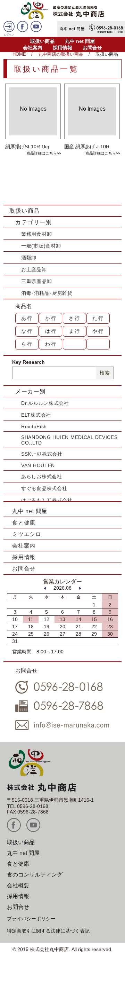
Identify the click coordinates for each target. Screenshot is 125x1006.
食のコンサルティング (34, 875)
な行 (27, 331)
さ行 (75, 318)
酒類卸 (28, 257)
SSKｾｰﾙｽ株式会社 (41, 454)
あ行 (27, 318)
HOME (19, 54)
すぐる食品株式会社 (44, 488)
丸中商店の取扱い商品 (60, 54)
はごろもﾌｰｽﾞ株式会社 (47, 500)
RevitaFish (34, 426)
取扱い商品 (42, 41)
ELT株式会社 (36, 415)
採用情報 (62, 47)
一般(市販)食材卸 (41, 246)
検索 (105, 373)
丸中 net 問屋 (80, 41)
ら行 (27, 344)
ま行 (75, 331)
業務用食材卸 (36, 234)
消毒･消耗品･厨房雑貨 (47, 293)
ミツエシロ (26, 534)
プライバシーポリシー (31, 918)
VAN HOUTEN (38, 465)
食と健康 (23, 523)
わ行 (51, 344)
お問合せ (92, 47)
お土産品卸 (34, 269)
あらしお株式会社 (41, 476)
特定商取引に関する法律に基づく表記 (48, 931)
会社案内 (32, 47)
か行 (51, 318)
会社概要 (18, 885)
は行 (51, 331)
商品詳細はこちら (41, 153)
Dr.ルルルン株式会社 (45, 403)
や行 (98, 331)
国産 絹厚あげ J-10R (86, 146)
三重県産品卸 (36, 281)
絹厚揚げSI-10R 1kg (27, 146)
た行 (98, 318)
